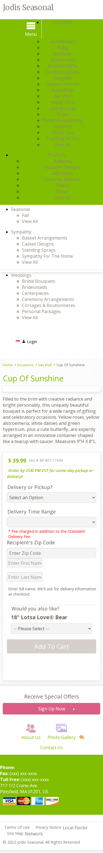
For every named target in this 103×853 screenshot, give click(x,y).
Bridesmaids (34, 287)
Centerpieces (35, 293)
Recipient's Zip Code (31, 542)
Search (48, 340)
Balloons (63, 161)
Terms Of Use (17, 827)
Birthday (62, 54)
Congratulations (62, 72)
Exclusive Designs (62, 167)
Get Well (62, 96)
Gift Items (62, 173)
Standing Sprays (38, 250)
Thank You (62, 132)
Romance (62, 126)
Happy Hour (62, 102)
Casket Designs (38, 244)
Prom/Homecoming (62, 120)
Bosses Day (62, 60)
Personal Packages (41, 311)
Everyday (62, 78)
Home (8, 364)
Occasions (25, 364)
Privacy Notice (48, 827)
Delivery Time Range (31, 511)
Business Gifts (62, 66)
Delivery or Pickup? (29, 487)
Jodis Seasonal (28, 7)
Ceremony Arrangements (48, 299)
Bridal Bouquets (38, 281)
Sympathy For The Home (47, 256)
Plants (62, 185)
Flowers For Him (62, 84)
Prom (62, 114)
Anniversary (62, 42)
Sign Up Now (51, 709)
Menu (31, 34)
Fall (25, 215)
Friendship (62, 90)
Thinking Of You (62, 138)
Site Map (15, 833)
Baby (62, 48)
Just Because (62, 108)
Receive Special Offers (51, 696)
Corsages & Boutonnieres (48, 305)
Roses (62, 191)
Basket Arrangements (44, 238)
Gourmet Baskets (62, 179)
